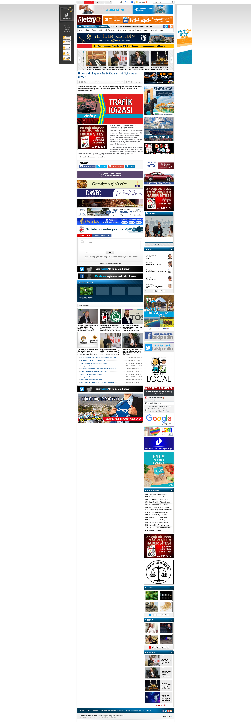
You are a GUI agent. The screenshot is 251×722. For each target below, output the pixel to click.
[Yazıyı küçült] (136, 82)
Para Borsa (95, 710)
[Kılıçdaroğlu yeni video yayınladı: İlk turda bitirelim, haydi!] (166, 628)
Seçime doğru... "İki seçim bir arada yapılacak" (93, 360)
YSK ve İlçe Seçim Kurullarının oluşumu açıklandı (93, 363)
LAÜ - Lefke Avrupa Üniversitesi (133, 710)
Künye (96, 2)
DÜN (164, 705)
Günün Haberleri (89, 2)
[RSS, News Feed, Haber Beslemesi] (172, 26)
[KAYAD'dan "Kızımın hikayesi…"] (151, 639)
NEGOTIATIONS (147, 710)
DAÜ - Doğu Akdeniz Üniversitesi (108, 710)
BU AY (153, 705)
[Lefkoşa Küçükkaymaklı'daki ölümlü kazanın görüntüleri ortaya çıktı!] (166, 639)
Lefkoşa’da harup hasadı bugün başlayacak (156, 518)
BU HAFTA (159, 705)
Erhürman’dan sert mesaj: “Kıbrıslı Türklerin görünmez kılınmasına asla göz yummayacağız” (93, 68)
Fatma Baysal (156, 269)
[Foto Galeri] (89, 26)
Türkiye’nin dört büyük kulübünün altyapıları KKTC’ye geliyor (156, 495)
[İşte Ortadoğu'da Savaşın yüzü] (151, 607)
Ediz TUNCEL (151, 276)
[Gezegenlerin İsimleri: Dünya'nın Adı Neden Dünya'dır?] (166, 596)
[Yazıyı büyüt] (140, 82)
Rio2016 (121, 710)
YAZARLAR (148, 249)
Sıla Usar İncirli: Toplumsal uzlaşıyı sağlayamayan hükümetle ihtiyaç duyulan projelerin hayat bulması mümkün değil (136, 68)
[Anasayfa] (80, 26)
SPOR (88, 710)
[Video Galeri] (102, 26)
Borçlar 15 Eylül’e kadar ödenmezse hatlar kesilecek (94, 371)
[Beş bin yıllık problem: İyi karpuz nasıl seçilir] (151, 596)
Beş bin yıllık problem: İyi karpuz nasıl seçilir (86, 298)
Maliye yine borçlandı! (86, 366)
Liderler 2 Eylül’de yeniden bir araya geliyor (92, 374)
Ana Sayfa (80, 2)
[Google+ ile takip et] (169, 26)
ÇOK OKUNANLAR (150, 652)
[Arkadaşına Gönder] (129, 82)
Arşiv (102, 2)
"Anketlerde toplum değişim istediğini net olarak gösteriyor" (132, 26)
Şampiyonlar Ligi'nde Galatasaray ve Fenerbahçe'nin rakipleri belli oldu (157, 524)
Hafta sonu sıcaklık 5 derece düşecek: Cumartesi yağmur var (97, 382)
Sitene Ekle (108, 2)
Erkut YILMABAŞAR (155, 255)
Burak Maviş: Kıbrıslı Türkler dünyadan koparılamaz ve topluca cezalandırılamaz (157, 503)
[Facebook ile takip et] (164, 26)
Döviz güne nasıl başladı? (87, 377)
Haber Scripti (166, 716)
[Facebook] (79, 82)
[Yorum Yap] (127, 82)
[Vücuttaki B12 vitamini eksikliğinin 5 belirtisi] (166, 607)
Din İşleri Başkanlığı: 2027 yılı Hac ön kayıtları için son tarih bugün (157, 68)
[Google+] (85, 82)
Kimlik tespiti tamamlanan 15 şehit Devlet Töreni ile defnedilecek (98, 368)
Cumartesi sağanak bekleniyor (155, 520)
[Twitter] (82, 82)
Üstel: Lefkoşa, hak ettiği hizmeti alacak (91, 379)
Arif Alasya (153, 262)
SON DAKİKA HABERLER (152, 490)
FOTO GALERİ (149, 587)
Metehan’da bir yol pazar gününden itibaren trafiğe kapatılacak (157, 508)
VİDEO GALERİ (149, 620)
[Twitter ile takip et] (167, 26)
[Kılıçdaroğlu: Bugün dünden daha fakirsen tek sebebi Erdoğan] (151, 628)
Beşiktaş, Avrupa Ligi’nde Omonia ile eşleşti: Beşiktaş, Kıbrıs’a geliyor (157, 498)
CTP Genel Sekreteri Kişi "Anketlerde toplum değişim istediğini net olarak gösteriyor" (109, 352)
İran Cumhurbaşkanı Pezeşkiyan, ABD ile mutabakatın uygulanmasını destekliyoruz (129, 46)
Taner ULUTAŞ (154, 285)
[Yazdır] (132, 82)
